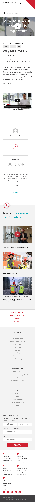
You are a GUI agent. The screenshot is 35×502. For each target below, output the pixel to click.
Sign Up (18, 185)
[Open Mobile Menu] (32, 2)
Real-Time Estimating (17, 341)
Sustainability (17, 359)
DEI (17, 396)
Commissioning (18, 356)
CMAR (17, 377)
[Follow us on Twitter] (15, 164)
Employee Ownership (17, 402)
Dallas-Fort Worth (22, 468)
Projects (17, 324)
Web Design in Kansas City (10, 499)
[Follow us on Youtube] (8, 164)
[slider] (16, 34)
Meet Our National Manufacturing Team (15, 247)
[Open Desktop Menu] (22, 3)
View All (15, 192)
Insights (17, 318)
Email (5, 436)
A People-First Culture (10, 273)
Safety (17, 353)
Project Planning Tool (17, 315)
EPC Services (17, 372)
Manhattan (20, 456)
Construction (17, 344)
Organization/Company (11, 428)
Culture (17, 394)
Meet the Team (18, 399)
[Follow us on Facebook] (11, 164)
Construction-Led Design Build (17, 375)
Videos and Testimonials (21, 270)
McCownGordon (16, 43)
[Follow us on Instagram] (19, 164)
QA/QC (17, 350)
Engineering (17, 335)
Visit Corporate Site (17, 312)
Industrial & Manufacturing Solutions (7, 483)
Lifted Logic (23, 499)
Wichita (5, 468)
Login (5, 489)
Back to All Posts (13, 13)
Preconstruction (17, 338)
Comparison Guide (17, 380)
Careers (17, 405)
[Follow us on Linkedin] (22, 164)
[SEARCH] (20, 3)
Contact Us (17, 321)
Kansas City (6, 456)
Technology (17, 347)
